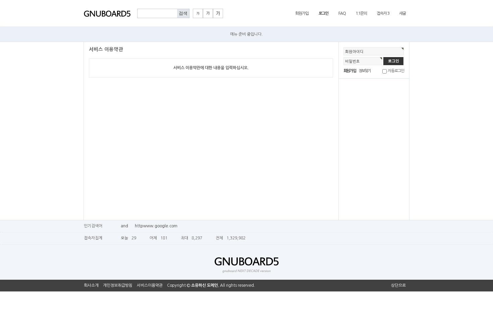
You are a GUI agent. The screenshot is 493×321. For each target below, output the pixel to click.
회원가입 (301, 13)
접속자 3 (383, 13)
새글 (402, 13)
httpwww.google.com (156, 226)
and (124, 226)
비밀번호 (352, 61)
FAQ (341, 13)
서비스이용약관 (150, 285)
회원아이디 (354, 52)
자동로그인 (396, 71)
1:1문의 (361, 13)
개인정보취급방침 (117, 285)
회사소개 (91, 285)
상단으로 (398, 285)
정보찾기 (365, 71)
